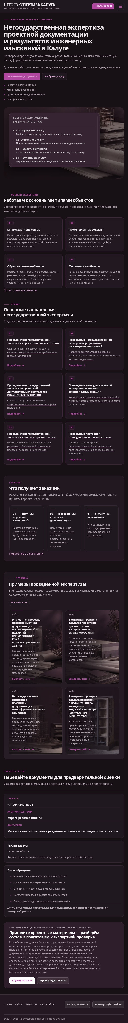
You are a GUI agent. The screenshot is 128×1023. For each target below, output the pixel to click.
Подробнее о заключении (26, 553)
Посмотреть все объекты (20, 290)
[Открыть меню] (120, 6)
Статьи (8, 1004)
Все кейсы (17, 602)
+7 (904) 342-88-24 (103, 5)
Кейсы (18, 1004)
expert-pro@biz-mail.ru (25, 818)
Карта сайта (47, 1004)
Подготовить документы (22, 76)
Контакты (31, 1004)
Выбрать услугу (54, 76)
